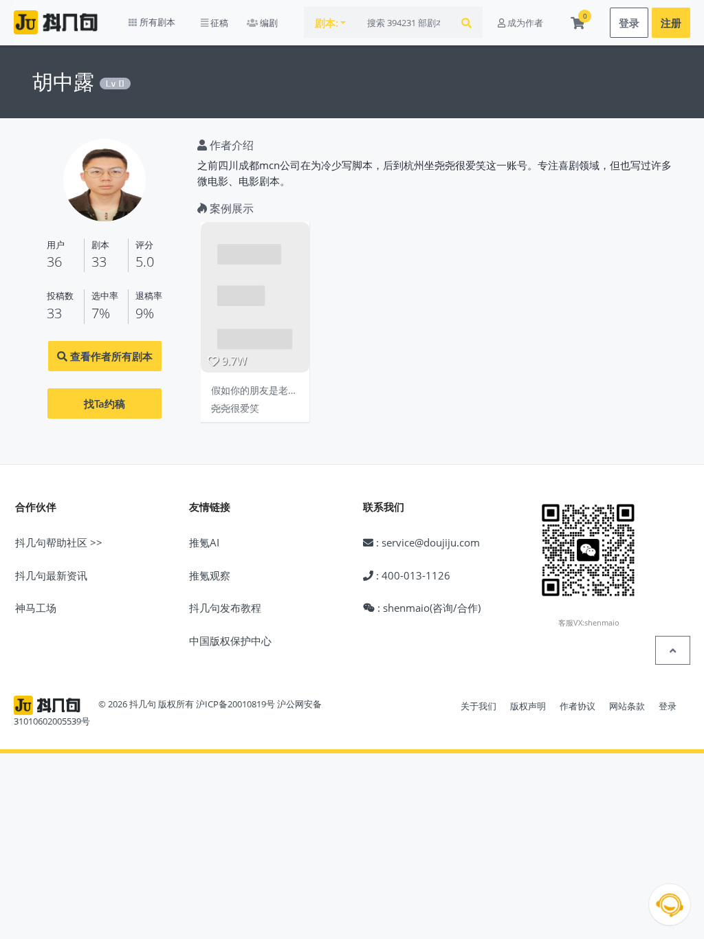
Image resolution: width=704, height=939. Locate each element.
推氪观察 (209, 575)
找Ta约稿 (104, 403)
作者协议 (577, 706)
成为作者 (524, 22)
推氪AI (204, 542)
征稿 (218, 22)
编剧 (268, 22)
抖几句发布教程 (225, 608)
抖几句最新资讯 (51, 575)
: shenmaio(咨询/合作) (428, 608)
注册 (671, 23)
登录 (629, 23)
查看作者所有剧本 (110, 356)
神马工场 (35, 608)
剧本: (326, 23)
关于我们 (478, 706)
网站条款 (627, 706)
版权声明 (528, 706)
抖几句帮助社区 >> (58, 542)
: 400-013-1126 (411, 575)
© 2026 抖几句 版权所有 (146, 704)
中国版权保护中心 (230, 641)
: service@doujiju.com (426, 542)
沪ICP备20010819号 (235, 704)
